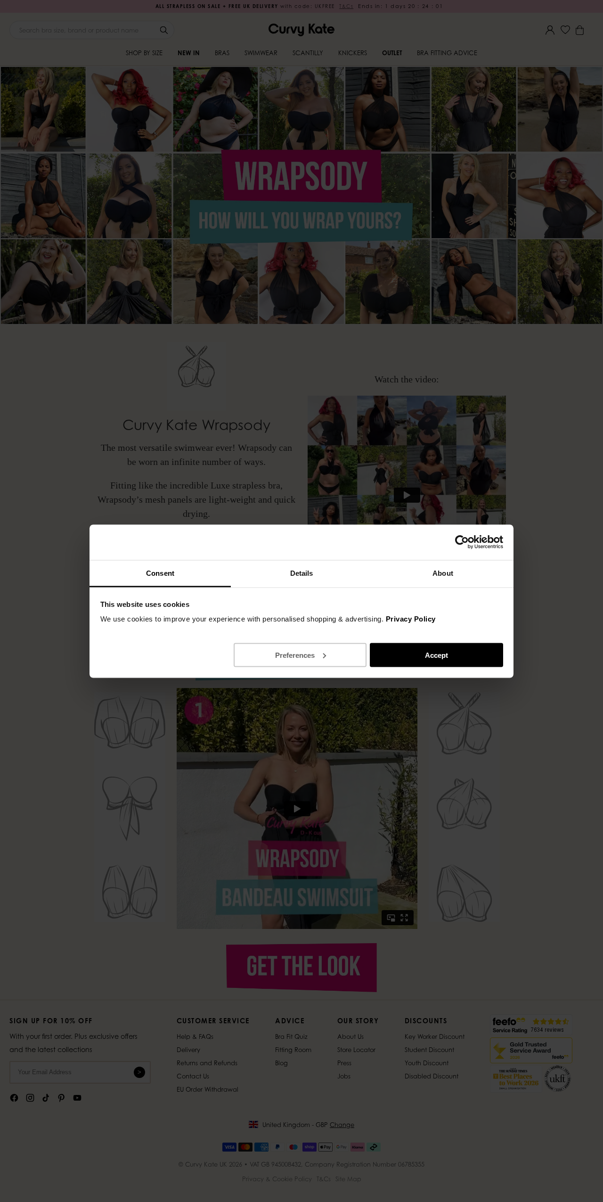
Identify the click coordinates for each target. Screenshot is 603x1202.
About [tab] (442, 573)
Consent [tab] (160, 573)
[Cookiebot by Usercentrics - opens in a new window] (462, 542)
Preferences (295, 655)
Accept (436, 655)
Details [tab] (301, 573)
